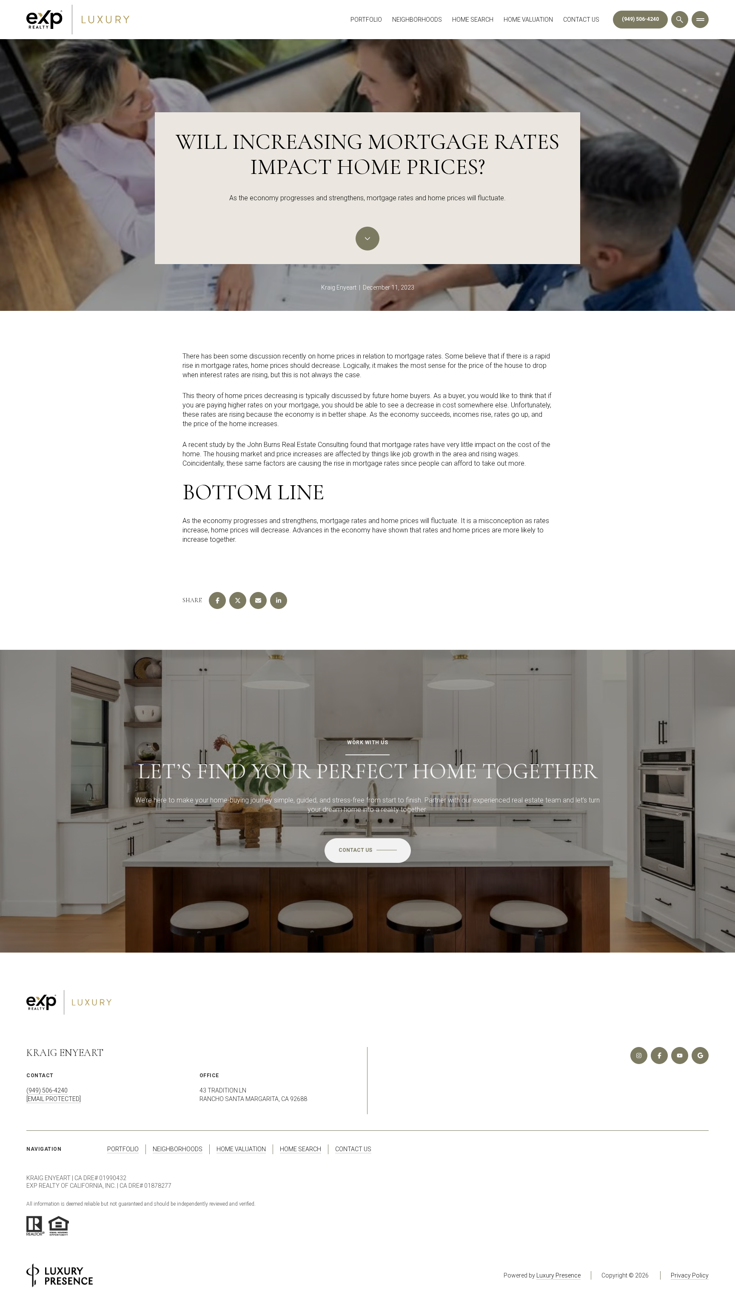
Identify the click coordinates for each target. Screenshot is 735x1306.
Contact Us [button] (353, 1149)
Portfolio (366, 19)
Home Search (472, 19)
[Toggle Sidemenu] (700, 19)
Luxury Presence (558, 1275)
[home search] (679, 19)
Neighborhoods (417, 19)
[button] (368, 850)
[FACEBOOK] (659, 1055)
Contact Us (581, 19)
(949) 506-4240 (640, 19)
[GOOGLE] (700, 1055)
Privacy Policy (690, 1275)
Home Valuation (528, 19)
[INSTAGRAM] (638, 1055)
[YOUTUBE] (679, 1055)
